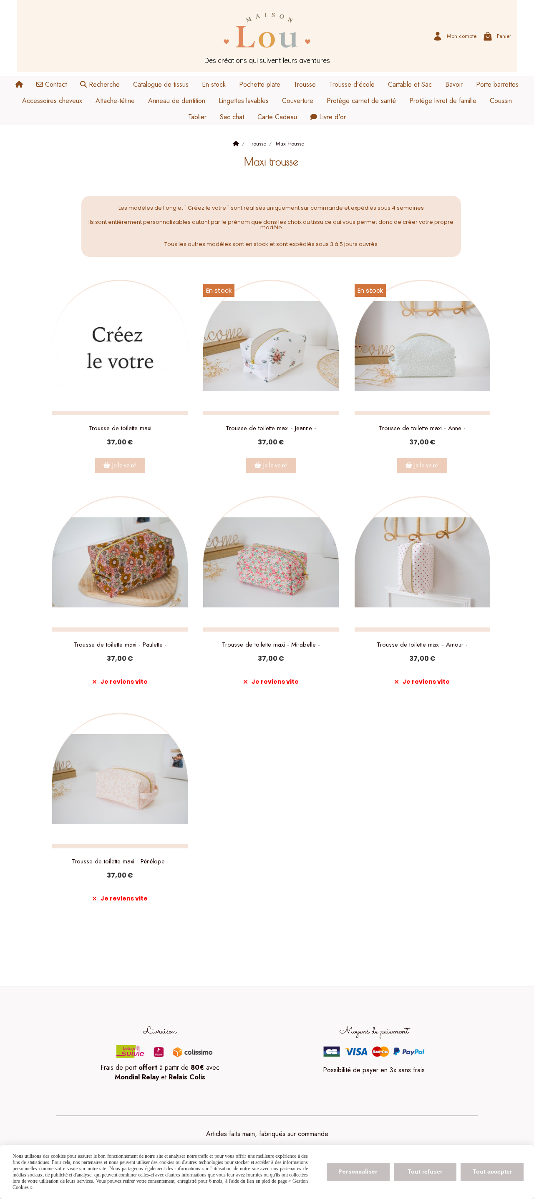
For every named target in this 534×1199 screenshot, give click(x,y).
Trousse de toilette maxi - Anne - (422, 428)
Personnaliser (358, 1171)
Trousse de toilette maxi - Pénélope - (120, 861)
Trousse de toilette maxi (119, 428)
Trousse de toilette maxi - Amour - (422, 644)
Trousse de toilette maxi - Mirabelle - (271, 644)
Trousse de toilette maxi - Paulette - (120, 644)
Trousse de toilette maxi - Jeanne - (271, 428)
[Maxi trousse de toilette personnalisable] (120, 347)
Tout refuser (425, 1171)
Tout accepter (492, 1171)
